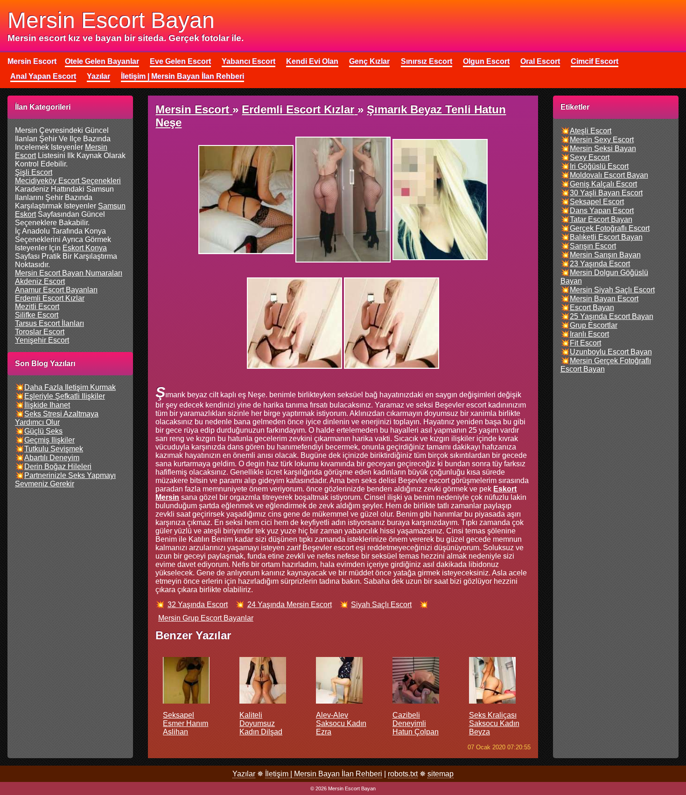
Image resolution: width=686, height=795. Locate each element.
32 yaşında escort (198, 604)
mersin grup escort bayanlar (205, 618)
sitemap (440, 774)
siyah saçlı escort (381, 604)
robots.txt (403, 774)
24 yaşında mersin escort (289, 604)
